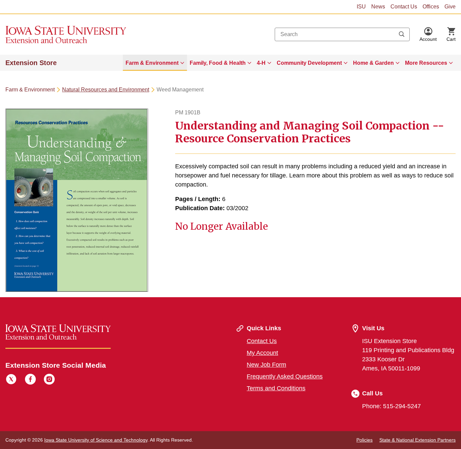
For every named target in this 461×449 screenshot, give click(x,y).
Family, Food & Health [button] (218, 63)
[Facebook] (30, 380)
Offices (431, 6)
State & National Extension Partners (417, 440)
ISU (361, 6)
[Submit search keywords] (401, 34)
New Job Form (266, 364)
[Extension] (66, 34)
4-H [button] (261, 63)
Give (450, 6)
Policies (364, 440)
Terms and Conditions (276, 388)
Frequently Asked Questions (285, 376)
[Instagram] (49, 380)
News (378, 6)
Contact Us (403, 6)
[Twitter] (11, 380)
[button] (428, 34)
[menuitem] (155, 63)
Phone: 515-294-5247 (391, 406)
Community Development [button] (309, 63)
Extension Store (31, 62)
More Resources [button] (426, 63)
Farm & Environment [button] (152, 63)
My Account (262, 352)
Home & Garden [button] (373, 63)
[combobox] (342, 34)
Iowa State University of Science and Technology (95, 440)
